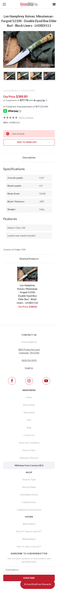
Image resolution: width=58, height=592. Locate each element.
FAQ (29, 420)
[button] (29, 100)
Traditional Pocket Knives (29, 509)
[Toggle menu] (4, 4)
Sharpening (29, 412)
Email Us (29, 368)
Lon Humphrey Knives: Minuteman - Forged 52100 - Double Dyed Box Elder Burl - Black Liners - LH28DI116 (27, 294)
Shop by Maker (29, 487)
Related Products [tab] (29, 258)
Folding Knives (29, 502)
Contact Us (29, 435)
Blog (29, 427)
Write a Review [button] (26, 117)
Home (29, 397)
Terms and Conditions (29, 442)
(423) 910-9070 (29, 360)
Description (29, 157)
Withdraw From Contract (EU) (29, 465)
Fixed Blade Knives (29, 494)
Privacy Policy (29, 450)
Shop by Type (29, 479)
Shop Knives (29, 404)
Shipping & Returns (29, 457)
